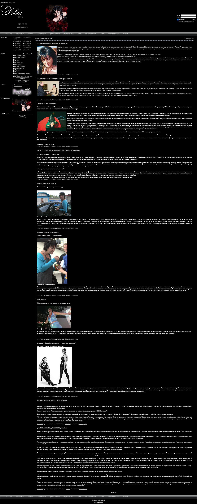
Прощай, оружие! (20, 55)
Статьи (42, 38)
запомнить (182, 19)
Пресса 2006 (27, 45)
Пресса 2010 (27, 49)
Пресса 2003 (17, 43)
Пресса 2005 (17, 45)
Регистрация (190, 21)
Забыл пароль (182, 21)
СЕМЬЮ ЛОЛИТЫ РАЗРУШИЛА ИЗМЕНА (52, 400)
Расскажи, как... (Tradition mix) (23, 76)
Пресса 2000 (27, 37)
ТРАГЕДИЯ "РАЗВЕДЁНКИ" (47, 104)
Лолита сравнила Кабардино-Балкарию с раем (54, 79)
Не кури (17, 71)
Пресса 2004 (27, 43)
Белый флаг (18, 64)
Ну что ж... (18, 70)
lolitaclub (59, 74)
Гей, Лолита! (41, 299)
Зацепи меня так (19, 68)
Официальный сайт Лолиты (21, 84)
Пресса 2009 (17, 49)
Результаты (18, 80)
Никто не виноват (20, 57)
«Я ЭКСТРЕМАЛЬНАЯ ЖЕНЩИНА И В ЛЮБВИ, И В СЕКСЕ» (58, 150)
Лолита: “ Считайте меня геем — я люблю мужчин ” (56, 343)
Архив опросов (25, 80)
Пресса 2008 (27, 47)
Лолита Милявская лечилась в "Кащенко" (52, 44)
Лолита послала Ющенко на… (48, 232)
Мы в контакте (18, 86)
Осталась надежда (20, 66)
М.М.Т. (17, 60)
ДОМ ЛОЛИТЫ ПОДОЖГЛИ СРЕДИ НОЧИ (52, 428)
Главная (37, 38)
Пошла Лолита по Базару (46, 183)
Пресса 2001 (17, 41)
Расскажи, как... (19, 62)
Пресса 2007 (17, 47)
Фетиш (17, 59)
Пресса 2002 (27, 41)
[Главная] (19, 24)
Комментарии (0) (74, 74)
